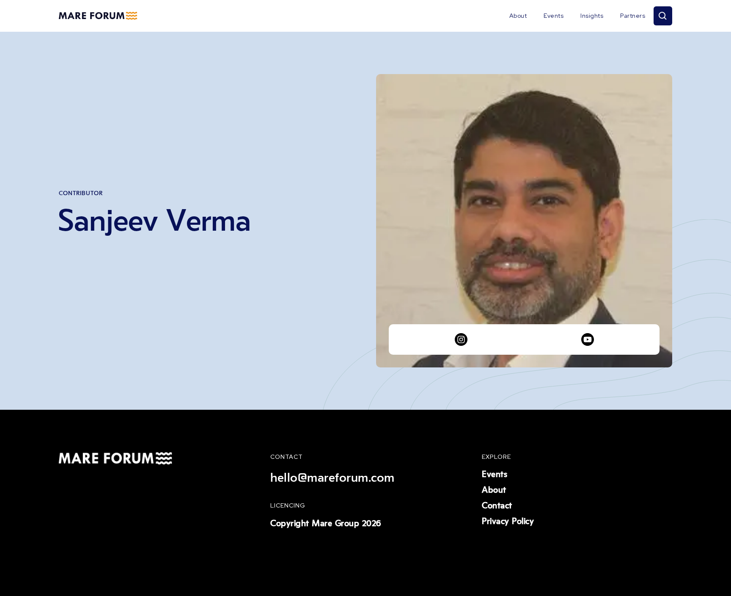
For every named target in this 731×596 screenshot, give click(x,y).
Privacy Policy (508, 521)
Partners (632, 15)
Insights (591, 15)
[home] (98, 16)
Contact (497, 506)
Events (553, 15)
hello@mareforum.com (332, 478)
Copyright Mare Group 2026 (325, 523)
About (518, 15)
